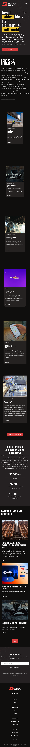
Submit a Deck (15, 721)
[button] (26, 4)
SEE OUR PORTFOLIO (10, 49)
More (15, 641)
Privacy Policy (15, 675)
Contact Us (15, 724)
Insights (15, 713)
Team (15, 702)
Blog (15, 710)
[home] (9, 4)
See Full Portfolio (8, 99)
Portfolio (15, 699)
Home (15, 697)
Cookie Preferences (15, 735)
